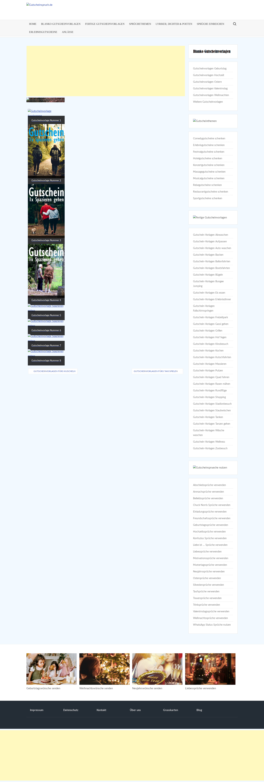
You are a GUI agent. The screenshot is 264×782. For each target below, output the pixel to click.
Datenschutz (70, 710)
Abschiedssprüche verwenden (209, 485)
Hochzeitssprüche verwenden (209, 532)
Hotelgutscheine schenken (207, 158)
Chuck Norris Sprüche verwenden (211, 505)
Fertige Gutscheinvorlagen (104, 24)
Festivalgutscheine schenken (208, 152)
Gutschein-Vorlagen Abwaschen (210, 235)
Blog (199, 710)
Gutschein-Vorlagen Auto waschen (212, 248)
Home (32, 24)
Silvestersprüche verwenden (208, 585)
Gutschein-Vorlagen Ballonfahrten (211, 261)
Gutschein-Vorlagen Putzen (208, 370)
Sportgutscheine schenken (207, 198)
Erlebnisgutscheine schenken (209, 145)
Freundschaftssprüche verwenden (211, 518)
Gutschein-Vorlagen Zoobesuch (210, 448)
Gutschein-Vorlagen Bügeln (208, 275)
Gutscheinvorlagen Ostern (207, 82)
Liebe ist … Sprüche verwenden (210, 545)
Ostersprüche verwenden (207, 578)
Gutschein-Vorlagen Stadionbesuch (212, 404)
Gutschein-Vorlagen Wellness (209, 442)
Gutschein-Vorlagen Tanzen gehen (211, 424)
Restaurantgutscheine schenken (210, 192)
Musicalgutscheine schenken (208, 178)
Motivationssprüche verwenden (210, 558)
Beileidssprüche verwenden (208, 498)
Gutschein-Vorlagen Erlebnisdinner (212, 299)
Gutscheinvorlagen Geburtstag (209, 68)
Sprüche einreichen (210, 24)
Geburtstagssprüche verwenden (210, 525)
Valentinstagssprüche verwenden (211, 611)
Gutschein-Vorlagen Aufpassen (210, 241)
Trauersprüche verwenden (207, 598)
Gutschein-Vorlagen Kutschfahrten (212, 357)
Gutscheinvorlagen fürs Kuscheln (54, 371)
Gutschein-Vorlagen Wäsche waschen (208, 432)
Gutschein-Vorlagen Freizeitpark (210, 317)
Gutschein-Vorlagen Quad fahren (211, 377)
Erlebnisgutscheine (43, 32)
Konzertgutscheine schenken (208, 165)
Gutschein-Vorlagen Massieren (209, 364)
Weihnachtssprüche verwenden (210, 618)
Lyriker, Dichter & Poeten (174, 24)
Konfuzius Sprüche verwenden (210, 538)
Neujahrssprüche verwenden (209, 571)
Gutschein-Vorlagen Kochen (208, 350)
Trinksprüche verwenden (206, 605)
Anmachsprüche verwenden (208, 492)
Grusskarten (170, 710)
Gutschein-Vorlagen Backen (208, 255)
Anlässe (67, 32)
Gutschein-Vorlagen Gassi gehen (210, 324)
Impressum (36, 710)
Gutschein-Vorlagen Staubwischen (212, 410)
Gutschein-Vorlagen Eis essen (209, 293)
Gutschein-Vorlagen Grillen (207, 331)
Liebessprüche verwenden (207, 551)
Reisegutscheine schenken (207, 185)
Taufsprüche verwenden (206, 591)
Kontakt (101, 710)
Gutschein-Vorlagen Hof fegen (209, 337)
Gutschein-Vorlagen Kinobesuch (210, 344)
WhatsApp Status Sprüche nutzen (212, 625)
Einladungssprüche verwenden (210, 512)
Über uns (135, 710)
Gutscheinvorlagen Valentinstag (210, 88)
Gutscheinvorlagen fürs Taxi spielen (156, 371)
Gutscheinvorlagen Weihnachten (211, 95)
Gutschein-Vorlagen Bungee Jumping (208, 283)
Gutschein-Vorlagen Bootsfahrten (211, 268)
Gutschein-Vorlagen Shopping (209, 397)
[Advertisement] (105, 71)
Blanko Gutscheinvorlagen (60, 24)
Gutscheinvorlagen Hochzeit (208, 75)
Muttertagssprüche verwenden (210, 565)
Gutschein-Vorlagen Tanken (208, 417)
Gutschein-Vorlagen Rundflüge (210, 390)
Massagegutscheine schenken (209, 172)
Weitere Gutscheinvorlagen (208, 102)
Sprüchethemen (140, 24)
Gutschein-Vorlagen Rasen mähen (211, 384)
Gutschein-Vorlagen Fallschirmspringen (204, 308)
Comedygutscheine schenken (209, 138)
